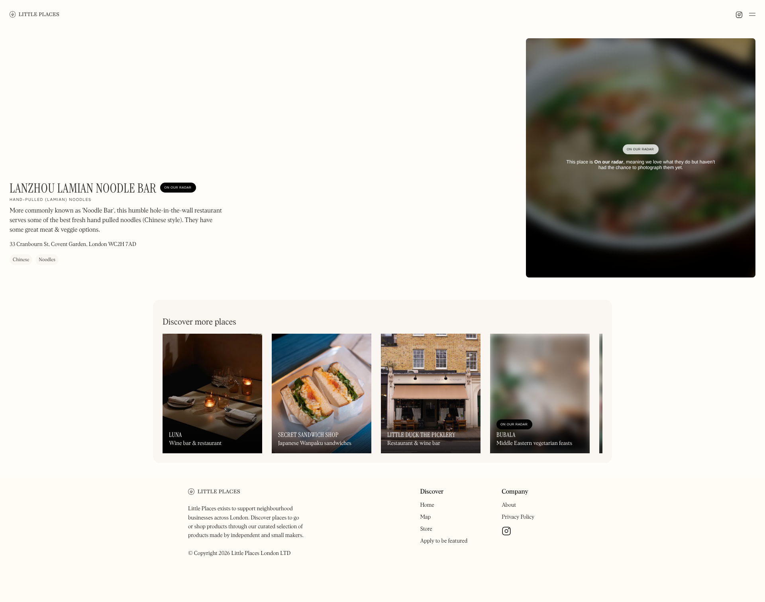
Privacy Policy (518, 517)
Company (515, 492)
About (509, 505)
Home (427, 505)
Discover (431, 492)
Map (425, 517)
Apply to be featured (443, 541)
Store (426, 529)
